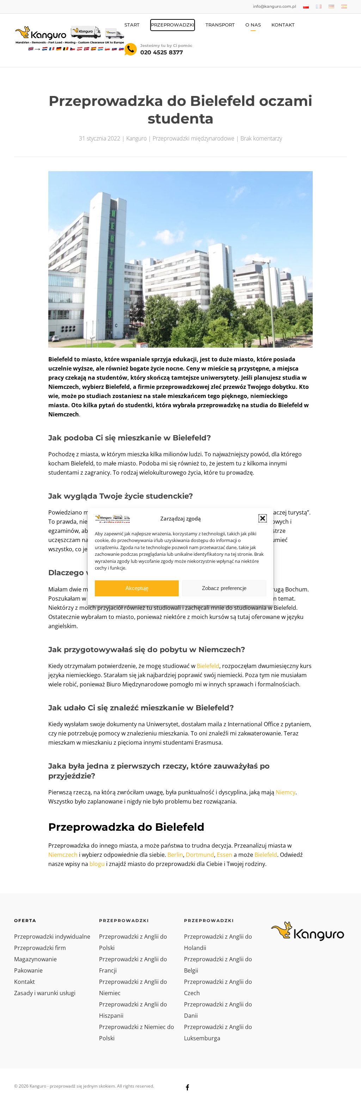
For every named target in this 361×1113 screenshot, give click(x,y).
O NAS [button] (253, 25)
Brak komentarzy (261, 138)
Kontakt (24, 982)
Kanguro (136, 138)
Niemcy (285, 792)
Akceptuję (137, 588)
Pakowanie (28, 970)
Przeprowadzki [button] (172, 25)
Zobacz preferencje (224, 588)
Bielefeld (208, 666)
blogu (97, 864)
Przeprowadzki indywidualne (52, 936)
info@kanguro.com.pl (274, 6)
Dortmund (200, 855)
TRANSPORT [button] (220, 25)
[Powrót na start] (69, 37)
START (132, 25)
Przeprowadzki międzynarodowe (193, 138)
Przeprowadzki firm (40, 948)
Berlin (175, 855)
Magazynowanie (35, 959)
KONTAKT (283, 25)
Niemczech (63, 855)
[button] (262, 518)
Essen (224, 855)
